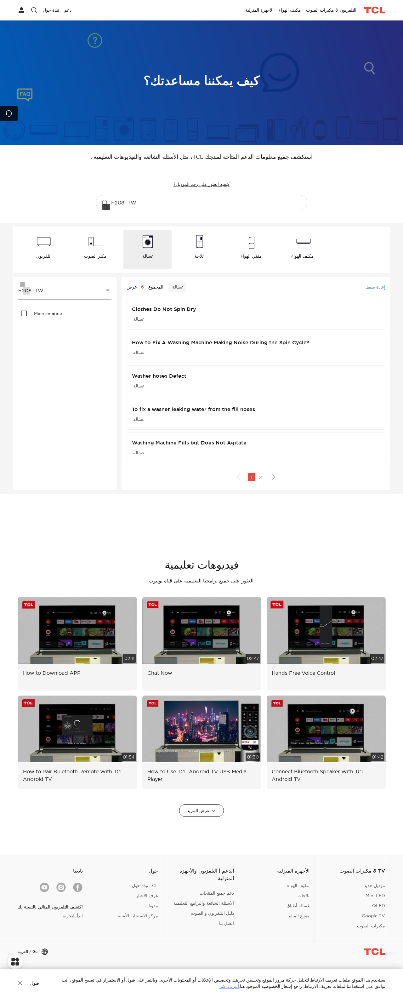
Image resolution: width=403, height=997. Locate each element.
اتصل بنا (226, 923)
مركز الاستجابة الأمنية (138, 916)
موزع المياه (299, 916)
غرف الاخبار (147, 895)
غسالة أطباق (298, 905)
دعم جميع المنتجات (217, 893)
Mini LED (375, 895)
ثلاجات (303, 895)
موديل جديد (374, 885)
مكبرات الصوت (371, 926)
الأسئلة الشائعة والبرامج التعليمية (203, 903)
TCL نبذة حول (145, 885)
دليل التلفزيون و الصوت (212, 913)
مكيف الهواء (298, 885)
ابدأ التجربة (73, 916)
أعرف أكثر (229, 986)
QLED (378, 905)
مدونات (151, 905)
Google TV (373, 916)
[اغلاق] (20, 983)
